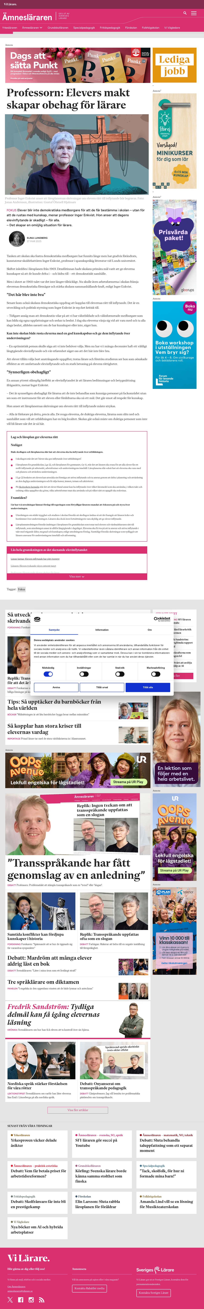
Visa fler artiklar (78, 1110)
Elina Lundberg (37, 238)
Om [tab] (150, 629)
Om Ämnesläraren (16, 1287)
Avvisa (56, 687)
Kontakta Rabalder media (89, 1288)
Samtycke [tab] (54, 629)
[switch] (84, 674)
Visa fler (174, 676)
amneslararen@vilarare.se (20, 1291)
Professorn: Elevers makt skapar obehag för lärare (35, 573)
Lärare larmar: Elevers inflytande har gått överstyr (35, 559)
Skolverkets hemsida (29, 487)
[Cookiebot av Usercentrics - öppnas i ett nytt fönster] (156, 619)
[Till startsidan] (10, 4)
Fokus (21, 589)
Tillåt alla (148, 687)
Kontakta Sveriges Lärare (153, 1293)
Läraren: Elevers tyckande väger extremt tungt (33, 566)
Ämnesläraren (30, 27)
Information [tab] (102, 629)
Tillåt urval (102, 687)
